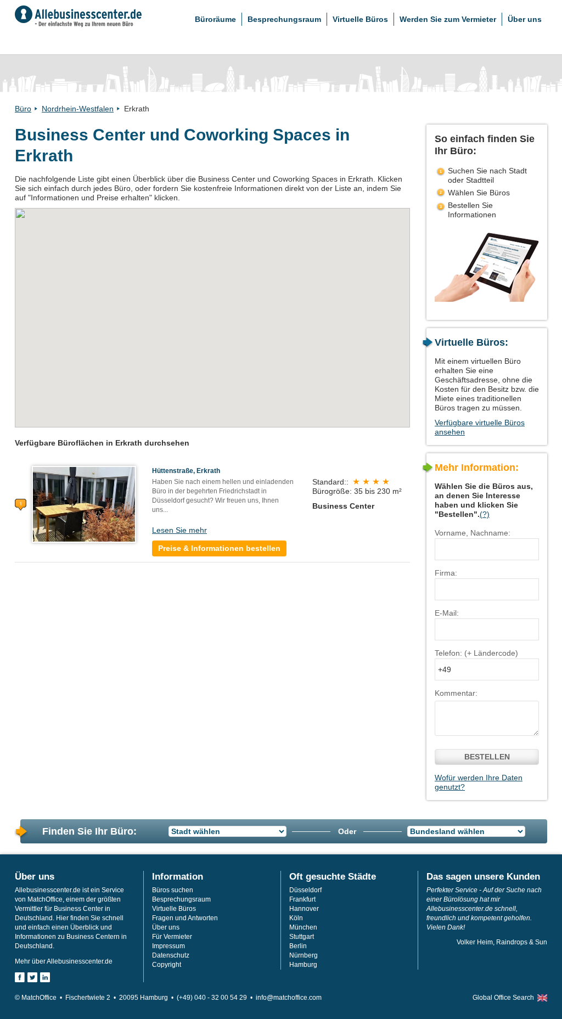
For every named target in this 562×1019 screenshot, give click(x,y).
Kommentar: (456, 693)
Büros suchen (172, 890)
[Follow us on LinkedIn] (45, 977)
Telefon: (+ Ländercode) (476, 653)
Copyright (166, 965)
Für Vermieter (172, 937)
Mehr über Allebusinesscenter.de (64, 961)
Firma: (446, 573)
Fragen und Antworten (185, 918)
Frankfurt (302, 899)
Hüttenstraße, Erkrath (186, 471)
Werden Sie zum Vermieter (448, 19)
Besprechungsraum (284, 19)
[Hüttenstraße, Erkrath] (84, 503)
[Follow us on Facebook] (20, 977)
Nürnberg (303, 955)
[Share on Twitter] (32, 977)
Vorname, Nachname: (472, 533)
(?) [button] (485, 514)
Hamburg (303, 965)
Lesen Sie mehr (179, 530)
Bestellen (487, 756)
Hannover (304, 909)
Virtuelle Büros (360, 19)
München (303, 927)
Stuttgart (301, 937)
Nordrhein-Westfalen (78, 108)
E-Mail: (447, 613)
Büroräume (215, 19)
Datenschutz (170, 955)
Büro (23, 108)
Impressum (168, 946)
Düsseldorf (305, 890)
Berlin (298, 946)
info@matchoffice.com (289, 997)
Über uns (525, 19)
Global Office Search (503, 997)
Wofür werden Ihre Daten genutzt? (478, 782)
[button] (212, 312)
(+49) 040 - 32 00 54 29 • (216, 997)
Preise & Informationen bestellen (219, 548)
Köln (296, 918)
